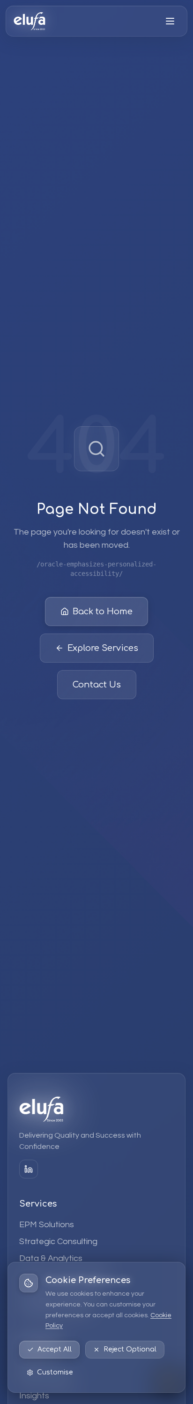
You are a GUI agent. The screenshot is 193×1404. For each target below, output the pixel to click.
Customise (55, 1372)
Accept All (54, 1349)
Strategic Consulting (58, 1241)
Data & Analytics (50, 1258)
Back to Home (103, 611)
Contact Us (97, 684)
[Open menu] (170, 21)
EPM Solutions (46, 1224)
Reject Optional (130, 1349)
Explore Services (102, 648)
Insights (34, 1395)
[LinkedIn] (28, 1169)
